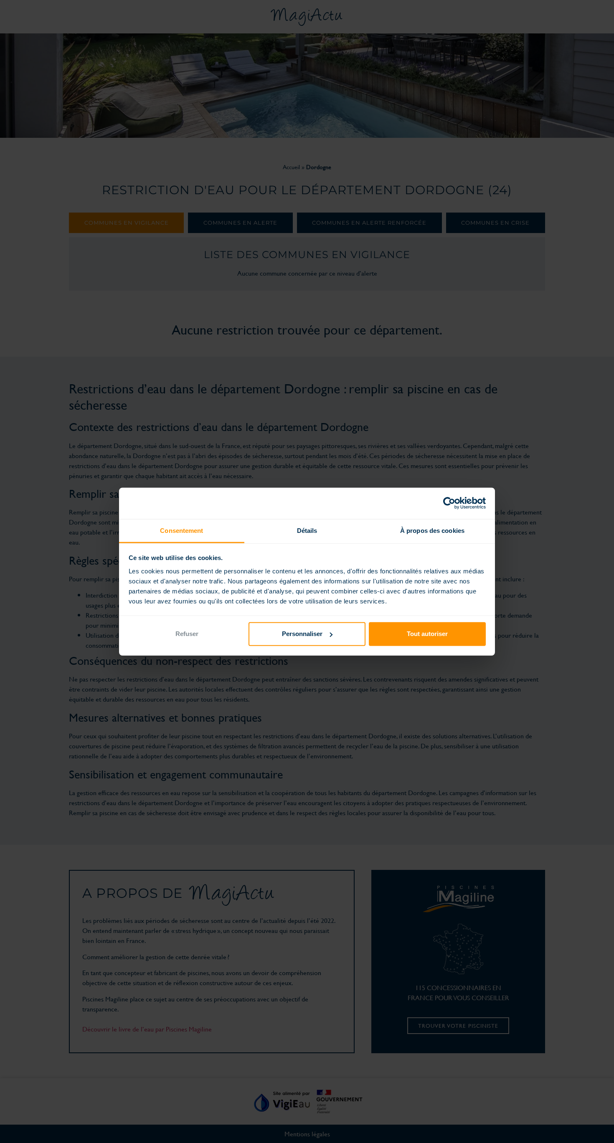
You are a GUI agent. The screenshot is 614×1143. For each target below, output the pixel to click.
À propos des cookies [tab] (432, 530)
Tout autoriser (427, 633)
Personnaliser (302, 633)
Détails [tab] (307, 530)
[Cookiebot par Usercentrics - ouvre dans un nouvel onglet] (449, 503)
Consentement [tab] (181, 530)
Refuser (186, 633)
